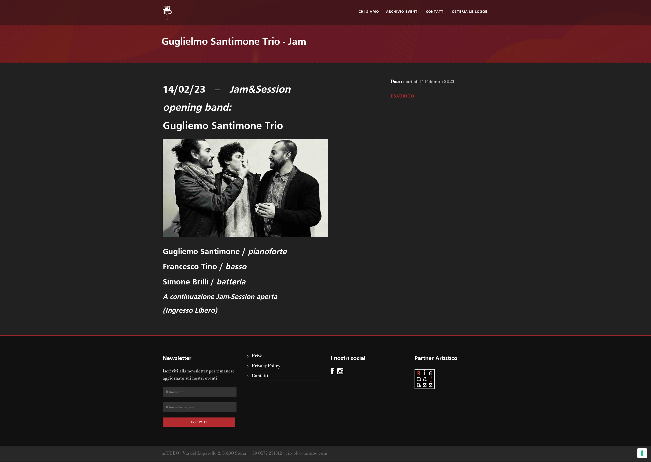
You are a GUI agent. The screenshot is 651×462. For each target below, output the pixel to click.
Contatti (435, 11)
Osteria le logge (469, 11)
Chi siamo (369, 11)
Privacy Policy (266, 366)
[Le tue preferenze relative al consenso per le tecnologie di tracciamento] (642, 453)
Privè (257, 356)
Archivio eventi (402, 11)
